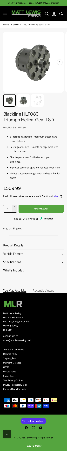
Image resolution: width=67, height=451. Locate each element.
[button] (5, 13)
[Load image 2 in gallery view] (23, 100)
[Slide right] (59, 62)
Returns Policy (10, 354)
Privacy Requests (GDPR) (15, 384)
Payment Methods (12, 362)
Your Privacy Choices (13, 380)
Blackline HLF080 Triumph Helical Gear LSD (30, 24)
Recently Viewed (43, 290)
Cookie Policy (9, 376)
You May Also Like (14, 290)
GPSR (6, 367)
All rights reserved (45, 437)
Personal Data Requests (14, 389)
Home (6, 24)
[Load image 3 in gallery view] (37, 100)
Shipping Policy (10, 358)
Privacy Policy (9, 371)
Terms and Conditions (13, 349)
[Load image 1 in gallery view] (9, 100)
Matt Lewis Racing (29, 437)
